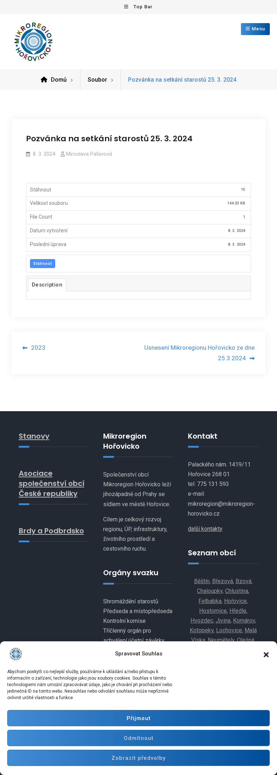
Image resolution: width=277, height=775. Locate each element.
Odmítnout (139, 738)
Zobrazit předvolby (138, 758)
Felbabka (209, 601)
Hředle (237, 610)
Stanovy (34, 436)
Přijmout (139, 718)
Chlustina (236, 590)
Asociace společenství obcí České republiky (51, 483)
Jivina (223, 620)
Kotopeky (202, 630)
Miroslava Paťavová (89, 154)
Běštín (202, 581)
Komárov (244, 620)
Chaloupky (210, 590)
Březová (222, 581)
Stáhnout (42, 264)
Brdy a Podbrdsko (51, 531)
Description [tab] (47, 284)
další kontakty (205, 528)
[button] (266, 654)
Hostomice (213, 610)
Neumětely (221, 640)
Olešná (245, 640)
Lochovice (229, 630)
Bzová (243, 581)
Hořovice (235, 601)
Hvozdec (201, 620)
